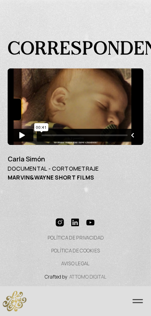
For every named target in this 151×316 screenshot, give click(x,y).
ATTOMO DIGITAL (87, 277)
